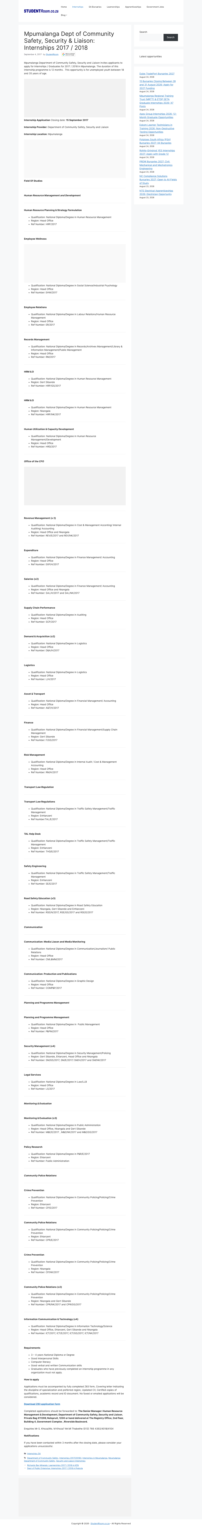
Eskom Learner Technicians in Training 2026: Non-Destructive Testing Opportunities (156, 128)
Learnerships (113, 7)
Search (143, 32)
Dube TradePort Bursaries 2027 (157, 73)
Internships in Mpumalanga (94, 1458)
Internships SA (34, 1453)
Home (64, 7)
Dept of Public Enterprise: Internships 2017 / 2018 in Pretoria (55, 1468)
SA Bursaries (95, 7)
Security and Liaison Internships (70, 1461)
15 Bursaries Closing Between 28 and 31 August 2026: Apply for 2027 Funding (157, 85)
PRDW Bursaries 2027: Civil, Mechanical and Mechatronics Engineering (155, 165)
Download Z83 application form (42, 1404)
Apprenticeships (133, 7)
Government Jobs (155, 7)
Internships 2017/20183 (70, 1458)
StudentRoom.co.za (100, 1523)
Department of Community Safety (42, 1458)
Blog (63, 15)
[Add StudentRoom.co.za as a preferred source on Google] (68, 54)
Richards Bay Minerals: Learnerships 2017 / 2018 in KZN (53, 1465)
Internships (77, 7)
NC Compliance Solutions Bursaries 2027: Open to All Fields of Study (158, 180)
